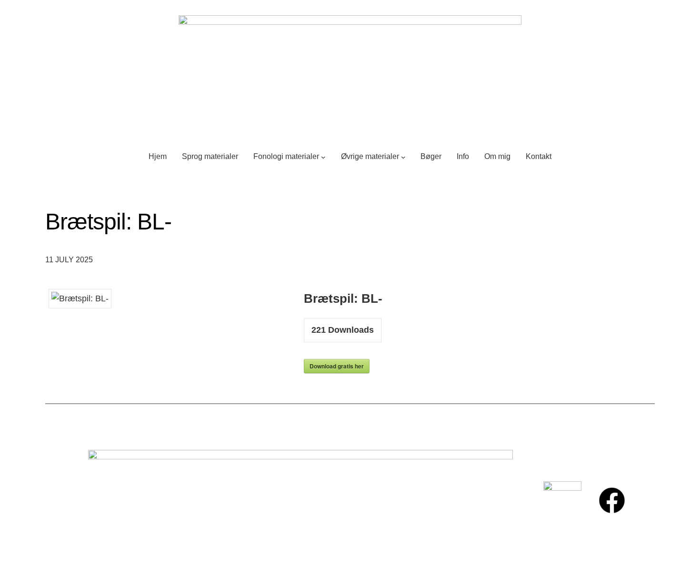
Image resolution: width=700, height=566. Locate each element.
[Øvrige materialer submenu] (403, 156)
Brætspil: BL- (108, 221)
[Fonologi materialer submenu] (323, 156)
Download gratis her (337, 366)
